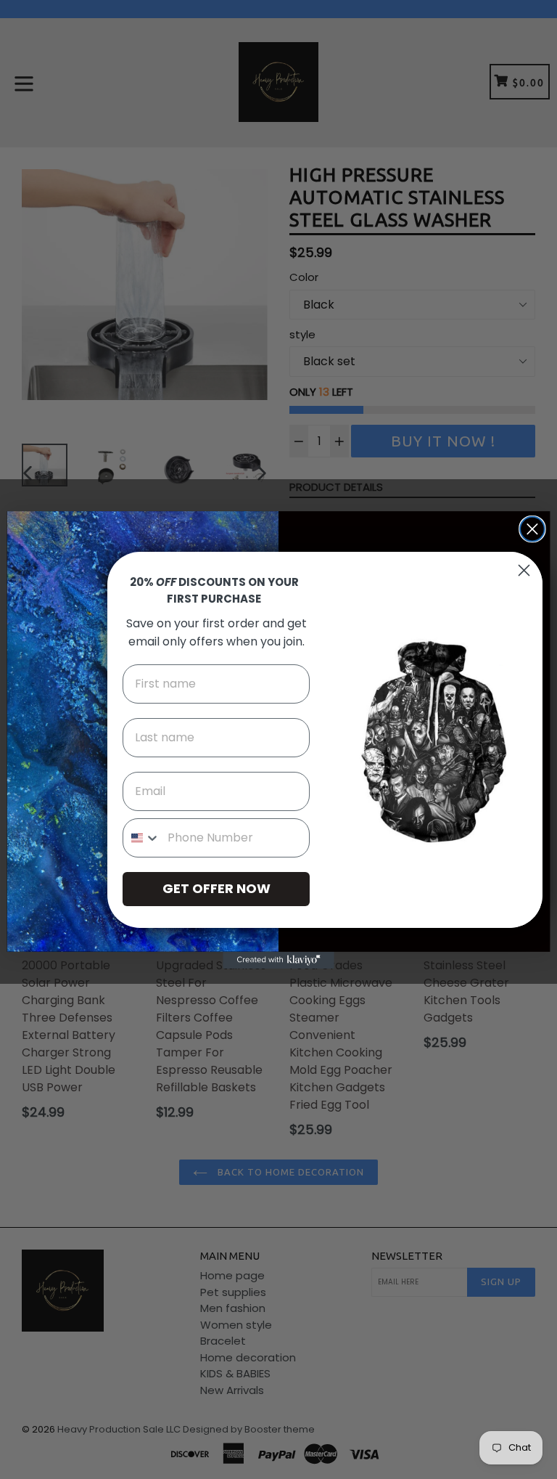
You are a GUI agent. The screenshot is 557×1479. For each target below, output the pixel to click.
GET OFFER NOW (216, 888)
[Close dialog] (532, 528)
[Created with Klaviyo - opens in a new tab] (278, 959)
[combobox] (141, 838)
